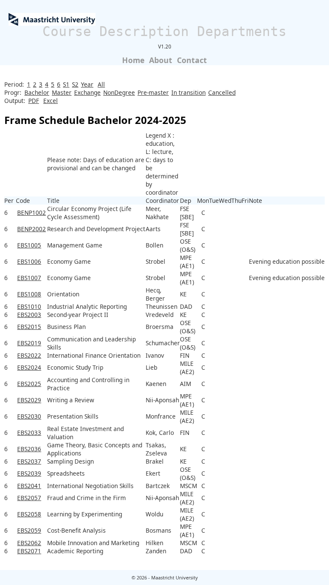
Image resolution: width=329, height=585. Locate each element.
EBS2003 (29, 315)
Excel (50, 100)
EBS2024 (29, 367)
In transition (188, 92)
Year (87, 84)
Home (133, 60)
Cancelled (222, 92)
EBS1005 (29, 245)
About (160, 60)
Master (62, 92)
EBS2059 (29, 530)
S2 (75, 84)
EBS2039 (29, 473)
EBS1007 (29, 278)
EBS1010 (29, 306)
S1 (66, 84)
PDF (33, 100)
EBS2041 (29, 486)
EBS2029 (29, 400)
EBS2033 (29, 432)
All (101, 84)
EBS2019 (29, 343)
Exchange (87, 92)
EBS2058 (29, 514)
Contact (192, 60)
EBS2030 (29, 416)
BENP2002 (31, 229)
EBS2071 (29, 551)
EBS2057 (29, 498)
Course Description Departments (164, 31)
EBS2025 (29, 384)
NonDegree (119, 92)
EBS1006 (29, 261)
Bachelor (36, 92)
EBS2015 (29, 327)
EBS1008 (29, 294)
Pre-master (153, 92)
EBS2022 (29, 355)
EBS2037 (29, 461)
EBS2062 (29, 543)
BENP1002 (31, 212)
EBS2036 (29, 449)
